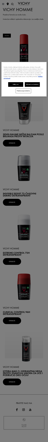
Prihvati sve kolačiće (32, 84)
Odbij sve (16, 84)
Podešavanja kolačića (23, 91)
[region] (24, 79)
